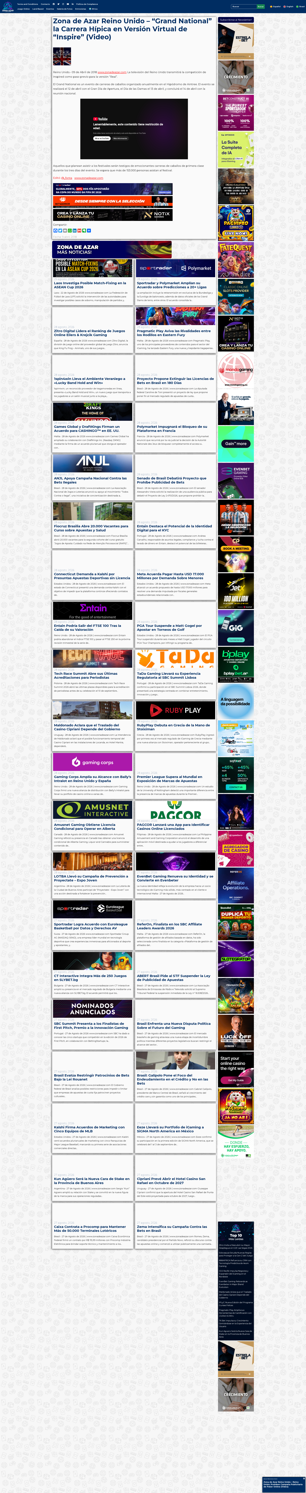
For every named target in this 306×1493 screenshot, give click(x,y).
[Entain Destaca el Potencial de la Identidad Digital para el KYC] (175, 511)
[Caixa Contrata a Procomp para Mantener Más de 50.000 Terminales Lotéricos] (92, 1212)
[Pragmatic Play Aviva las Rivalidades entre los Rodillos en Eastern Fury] (175, 316)
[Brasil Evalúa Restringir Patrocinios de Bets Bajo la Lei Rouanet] (92, 1060)
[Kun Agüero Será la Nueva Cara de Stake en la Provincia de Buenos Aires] (92, 1164)
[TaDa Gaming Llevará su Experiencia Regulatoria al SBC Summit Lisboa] (175, 659)
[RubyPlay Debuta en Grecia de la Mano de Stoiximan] (175, 710)
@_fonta (66, 178)
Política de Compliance (87, 4)
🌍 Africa (93, 9)
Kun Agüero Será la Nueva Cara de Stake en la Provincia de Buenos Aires (235, 1334)
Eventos (50, 9)
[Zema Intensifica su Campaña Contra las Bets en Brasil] (175, 1212)
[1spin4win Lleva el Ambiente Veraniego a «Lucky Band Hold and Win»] (92, 364)
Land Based (38, 9)
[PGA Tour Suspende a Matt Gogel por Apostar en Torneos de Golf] (175, 611)
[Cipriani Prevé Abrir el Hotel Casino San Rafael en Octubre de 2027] (175, 1164)
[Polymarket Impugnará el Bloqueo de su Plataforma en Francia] (175, 412)
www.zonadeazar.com (112, 72)
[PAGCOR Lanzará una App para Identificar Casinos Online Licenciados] (175, 810)
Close (304, 1478)
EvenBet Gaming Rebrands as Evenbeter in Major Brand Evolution (233, 1284)
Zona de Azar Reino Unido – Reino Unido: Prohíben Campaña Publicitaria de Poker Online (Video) (283, 1484)
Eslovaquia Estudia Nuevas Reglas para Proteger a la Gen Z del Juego (236, 1254)
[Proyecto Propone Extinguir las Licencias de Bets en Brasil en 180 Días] (175, 364)
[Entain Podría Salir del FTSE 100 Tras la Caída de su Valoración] (92, 611)
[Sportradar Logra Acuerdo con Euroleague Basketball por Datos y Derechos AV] (92, 909)
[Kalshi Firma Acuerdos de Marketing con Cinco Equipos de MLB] (92, 1112)
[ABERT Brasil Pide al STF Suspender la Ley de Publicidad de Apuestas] (175, 961)
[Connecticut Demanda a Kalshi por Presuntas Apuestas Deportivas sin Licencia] (92, 559)
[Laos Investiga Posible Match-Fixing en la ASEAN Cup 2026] (92, 268)
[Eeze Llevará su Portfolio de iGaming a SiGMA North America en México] (175, 1112)
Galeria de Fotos (64, 9)
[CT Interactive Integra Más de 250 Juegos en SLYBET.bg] (92, 961)
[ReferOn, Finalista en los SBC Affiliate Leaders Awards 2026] (175, 909)
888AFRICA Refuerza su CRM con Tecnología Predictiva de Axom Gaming (235, 1263)
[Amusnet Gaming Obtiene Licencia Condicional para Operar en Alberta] (92, 810)
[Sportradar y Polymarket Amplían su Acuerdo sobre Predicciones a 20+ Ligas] (175, 268)
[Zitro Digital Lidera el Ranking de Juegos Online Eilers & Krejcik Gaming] (92, 316)
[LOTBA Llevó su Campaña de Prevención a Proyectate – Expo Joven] (92, 861)
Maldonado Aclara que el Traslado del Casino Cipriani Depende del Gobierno (235, 1295)
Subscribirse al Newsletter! (236, 19)
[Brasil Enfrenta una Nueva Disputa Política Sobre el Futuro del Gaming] (175, 1009)
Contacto (45, 4)
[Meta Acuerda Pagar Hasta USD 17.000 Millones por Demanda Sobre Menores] (175, 559)
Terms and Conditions (27, 4)
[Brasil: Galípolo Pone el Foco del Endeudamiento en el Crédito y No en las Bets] (175, 1060)
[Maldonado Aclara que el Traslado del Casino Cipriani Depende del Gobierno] (92, 710)
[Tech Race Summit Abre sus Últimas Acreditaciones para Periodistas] (92, 659)
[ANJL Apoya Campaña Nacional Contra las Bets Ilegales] (92, 463)
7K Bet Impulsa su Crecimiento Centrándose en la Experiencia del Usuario (235, 1324)
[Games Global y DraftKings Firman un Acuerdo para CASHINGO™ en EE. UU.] (92, 412)
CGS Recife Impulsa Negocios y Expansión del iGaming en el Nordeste (233, 1274)
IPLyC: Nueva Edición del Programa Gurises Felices (236, 1304)
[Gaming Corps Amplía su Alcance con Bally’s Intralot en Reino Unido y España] (92, 762)
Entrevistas (80, 9)
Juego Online (23, 9)
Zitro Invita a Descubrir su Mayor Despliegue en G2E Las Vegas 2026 (235, 1246)
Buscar (261, 6)
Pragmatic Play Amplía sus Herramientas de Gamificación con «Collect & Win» (235, 1313)
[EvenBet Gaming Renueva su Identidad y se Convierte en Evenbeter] (175, 861)
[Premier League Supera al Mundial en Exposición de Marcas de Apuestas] (175, 762)
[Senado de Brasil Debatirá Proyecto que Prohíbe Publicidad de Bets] (175, 463)
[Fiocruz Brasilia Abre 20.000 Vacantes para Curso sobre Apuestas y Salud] (92, 511)
